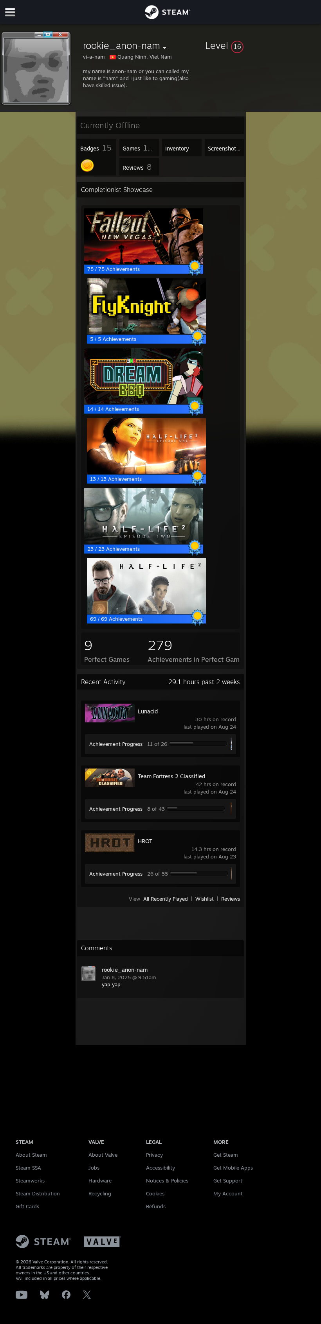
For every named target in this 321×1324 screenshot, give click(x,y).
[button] (261, 45)
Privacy (154, 1155)
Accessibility (160, 1168)
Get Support (227, 1180)
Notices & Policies (167, 1180)
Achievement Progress (115, 744)
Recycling (99, 1193)
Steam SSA (28, 1168)
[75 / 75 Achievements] (143, 262)
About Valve (102, 1155)
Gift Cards (27, 1206)
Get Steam (225, 1155)
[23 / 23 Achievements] (143, 542)
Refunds (156, 1206)
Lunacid (148, 711)
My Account (228, 1193)
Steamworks (30, 1180)
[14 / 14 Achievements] (143, 402)
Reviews (230, 899)
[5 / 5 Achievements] (146, 332)
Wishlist (204, 899)
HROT (145, 841)
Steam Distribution (38, 1193)
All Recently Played (165, 899)
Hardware (100, 1180)
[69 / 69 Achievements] (146, 612)
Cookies (155, 1193)
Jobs (93, 1168)
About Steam (31, 1155)
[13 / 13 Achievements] (146, 472)
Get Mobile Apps (233, 1168)
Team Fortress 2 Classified (171, 776)
